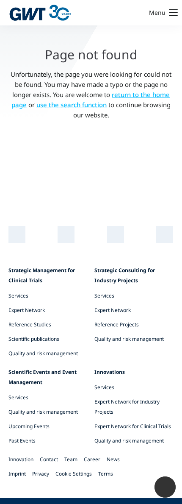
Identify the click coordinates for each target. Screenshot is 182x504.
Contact (49, 459)
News (113, 459)
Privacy (40, 473)
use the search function (71, 104)
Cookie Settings (73, 473)
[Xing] (66, 234)
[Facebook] (165, 234)
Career (92, 459)
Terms (105, 473)
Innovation (20, 459)
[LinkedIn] (17, 234)
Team (70, 459)
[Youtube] (115, 234)
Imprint (17, 473)
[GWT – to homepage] (40, 12)
